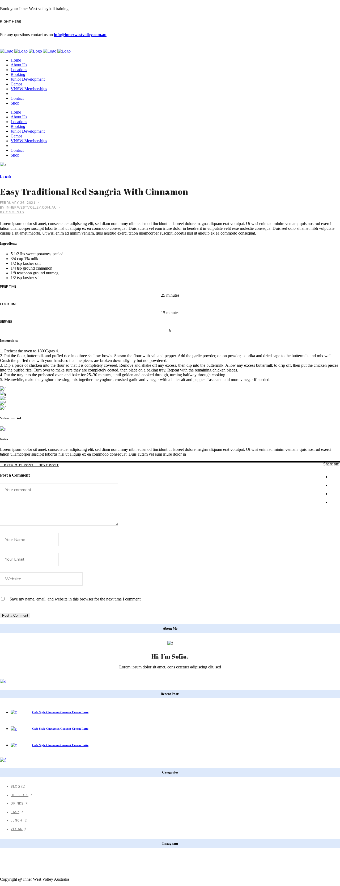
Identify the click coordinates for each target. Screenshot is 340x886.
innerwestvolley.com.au (32, 207)
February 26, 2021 (18, 203)
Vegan (17, 829)
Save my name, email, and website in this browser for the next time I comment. (76, 599)
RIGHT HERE (10, 21)
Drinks (17, 804)
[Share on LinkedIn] (334, 491)
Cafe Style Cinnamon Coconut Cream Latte (60, 712)
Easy (15, 812)
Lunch (16, 821)
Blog (15, 787)
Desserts (19, 795)
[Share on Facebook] (334, 474)
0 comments (12, 212)
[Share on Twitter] (334, 483)
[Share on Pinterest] (335, 500)
